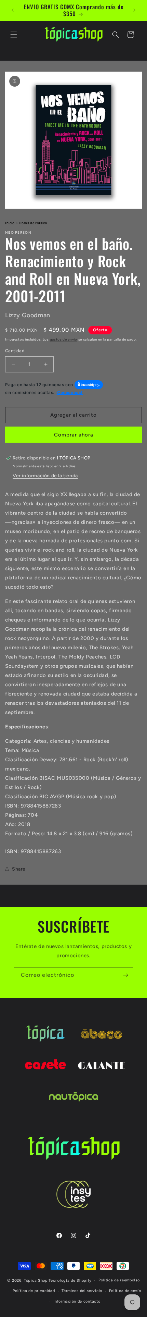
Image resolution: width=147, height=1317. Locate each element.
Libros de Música (33, 223)
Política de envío (125, 1291)
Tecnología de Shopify (70, 1280)
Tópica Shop (36, 1280)
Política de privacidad (34, 1291)
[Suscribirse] (125, 975)
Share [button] (19, 869)
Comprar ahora (73, 435)
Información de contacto (76, 1301)
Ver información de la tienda (45, 476)
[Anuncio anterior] (12, 10)
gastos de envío (64, 339)
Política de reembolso (119, 1280)
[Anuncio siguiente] (134, 10)
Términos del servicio (82, 1291)
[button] (13, 34)
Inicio (10, 223)
